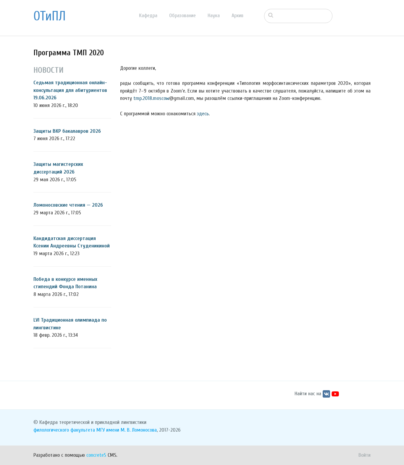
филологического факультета (64, 430)
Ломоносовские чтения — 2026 (68, 205)
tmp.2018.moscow (151, 98)
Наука (214, 15)
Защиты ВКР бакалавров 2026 (67, 131)
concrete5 (96, 455)
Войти (364, 455)
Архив (237, 15)
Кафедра (148, 15)
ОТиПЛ (49, 16)
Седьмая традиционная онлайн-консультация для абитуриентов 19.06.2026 (70, 90)
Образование (182, 15)
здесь (203, 114)
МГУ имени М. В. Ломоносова (126, 430)
